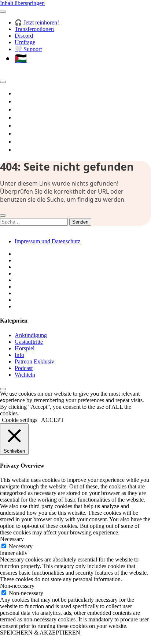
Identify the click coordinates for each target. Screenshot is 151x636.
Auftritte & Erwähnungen (50, 141)
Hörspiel (26, 117)
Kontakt (26, 149)
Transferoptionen (34, 29)
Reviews (26, 109)
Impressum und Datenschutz (47, 241)
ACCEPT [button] (52, 420)
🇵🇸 (21, 58)
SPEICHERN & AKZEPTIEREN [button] (40, 632)
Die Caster (29, 133)
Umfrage (25, 42)
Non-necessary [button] (17, 586)
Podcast (24, 368)
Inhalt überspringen (22, 3)
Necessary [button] (12, 539)
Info (19, 355)
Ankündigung (31, 335)
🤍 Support (28, 49)
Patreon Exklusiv (34, 361)
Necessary (21, 546)
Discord (24, 36)
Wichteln (25, 375)
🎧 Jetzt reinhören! (37, 22)
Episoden (27, 101)
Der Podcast (32, 93)
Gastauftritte (29, 342)
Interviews (29, 125)
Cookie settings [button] (19, 420)
